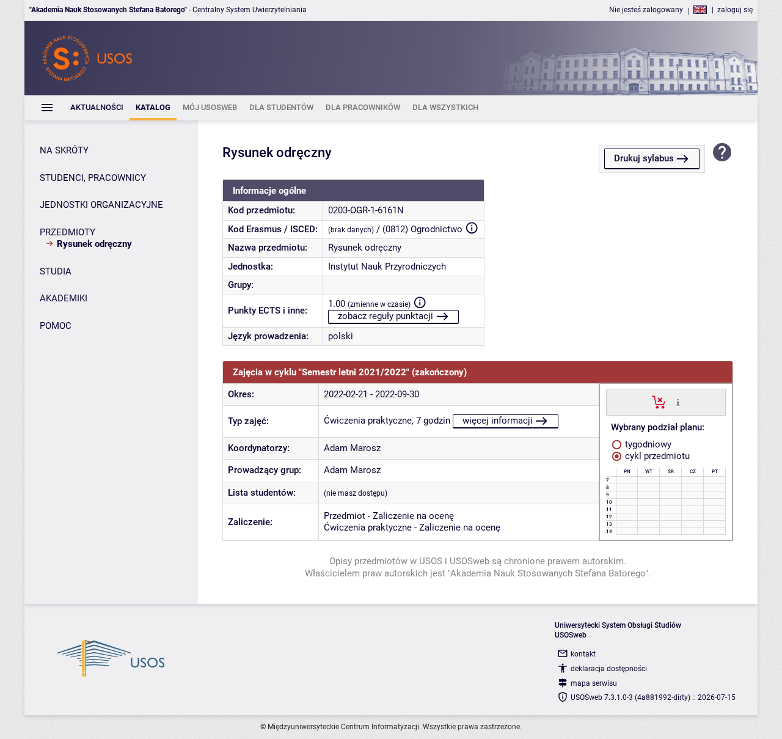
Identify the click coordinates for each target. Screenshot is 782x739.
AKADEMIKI (63, 298)
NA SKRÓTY (64, 150)
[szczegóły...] (678, 401)
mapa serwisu (594, 683)
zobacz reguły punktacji (385, 316)
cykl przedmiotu (656, 455)
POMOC (55, 325)
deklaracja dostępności (609, 668)
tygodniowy (647, 444)
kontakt (583, 654)
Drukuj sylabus (644, 158)
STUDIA (55, 271)
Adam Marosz (352, 448)
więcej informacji (497, 420)
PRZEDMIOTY (67, 232)
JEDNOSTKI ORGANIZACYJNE (101, 204)
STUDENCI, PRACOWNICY (93, 177)
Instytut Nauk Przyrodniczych (387, 266)
